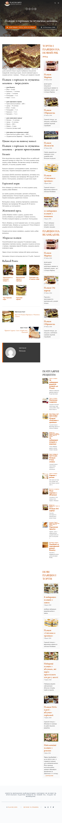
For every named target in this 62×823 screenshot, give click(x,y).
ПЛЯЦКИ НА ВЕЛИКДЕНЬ (51, 232)
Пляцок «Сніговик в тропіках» (49, 178)
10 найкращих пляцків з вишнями (50, 213)
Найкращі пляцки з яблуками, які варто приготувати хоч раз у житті (51, 670)
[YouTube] (35, 9)
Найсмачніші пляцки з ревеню (50, 748)
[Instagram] (32, 9)
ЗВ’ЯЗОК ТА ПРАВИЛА (31, 807)
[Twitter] (30, 9)
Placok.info (12, 807)
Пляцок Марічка (48, 76)
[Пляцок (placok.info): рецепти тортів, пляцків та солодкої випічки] (11, 3)
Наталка (22, 351)
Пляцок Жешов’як (49, 144)
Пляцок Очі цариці (49, 289)
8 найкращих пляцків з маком (50, 600)
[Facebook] (27, 9)
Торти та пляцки (29, 27)
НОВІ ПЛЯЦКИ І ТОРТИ (49, 575)
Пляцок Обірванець (49, 111)
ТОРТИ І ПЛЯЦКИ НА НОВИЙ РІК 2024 (51, 51)
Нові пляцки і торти (16, 27)
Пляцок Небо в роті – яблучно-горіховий (50, 711)
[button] (55, 3)
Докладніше (49, 776)
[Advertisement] (51, 347)
